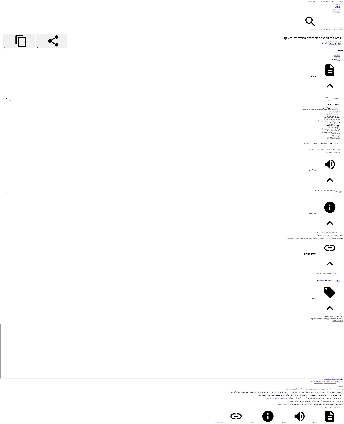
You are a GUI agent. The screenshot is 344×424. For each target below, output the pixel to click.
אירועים (337, 7)
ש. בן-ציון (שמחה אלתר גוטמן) (329, 43)
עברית (337, 143)
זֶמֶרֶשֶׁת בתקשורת (318, 383)
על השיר (337, 57)
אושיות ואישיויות (328, 316)
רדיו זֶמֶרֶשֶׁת (336, 9)
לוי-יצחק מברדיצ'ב (333, 41)
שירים (338, 4)
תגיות (338, 60)
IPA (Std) (315, 143)
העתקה (6, 47)
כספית (326, 407)
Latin (331, 143)
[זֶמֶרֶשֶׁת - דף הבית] (340, 386)
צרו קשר (330, 383)
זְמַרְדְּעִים (312, 381)
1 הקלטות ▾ (336, 98)
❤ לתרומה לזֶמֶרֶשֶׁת (338, 320)
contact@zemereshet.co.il (294, 238)
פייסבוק (326, 383)
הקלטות (337, 56)
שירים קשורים (336, 59)
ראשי (341, 29)
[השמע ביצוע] (6, 99)
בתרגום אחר (330, 235)
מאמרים (337, 12)
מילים (338, 54)
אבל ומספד (339, 316)
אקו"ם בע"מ (303, 389)
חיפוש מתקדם (336, 11)
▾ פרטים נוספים (336, 196)
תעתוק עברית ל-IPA (320, 381)
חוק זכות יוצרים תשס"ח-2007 (275, 398)
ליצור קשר (233, 392)
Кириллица (324, 143)
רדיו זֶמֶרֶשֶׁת (338, 381)
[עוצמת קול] (332, 99)
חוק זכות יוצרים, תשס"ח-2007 (280, 392)
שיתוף (38, 47)
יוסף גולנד (327, 97)
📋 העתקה (330, 104)
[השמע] (4, 191)
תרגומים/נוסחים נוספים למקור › (332, 152)
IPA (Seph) (307, 143)
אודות (334, 383)
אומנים (338, 6)
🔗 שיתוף (337, 104)
